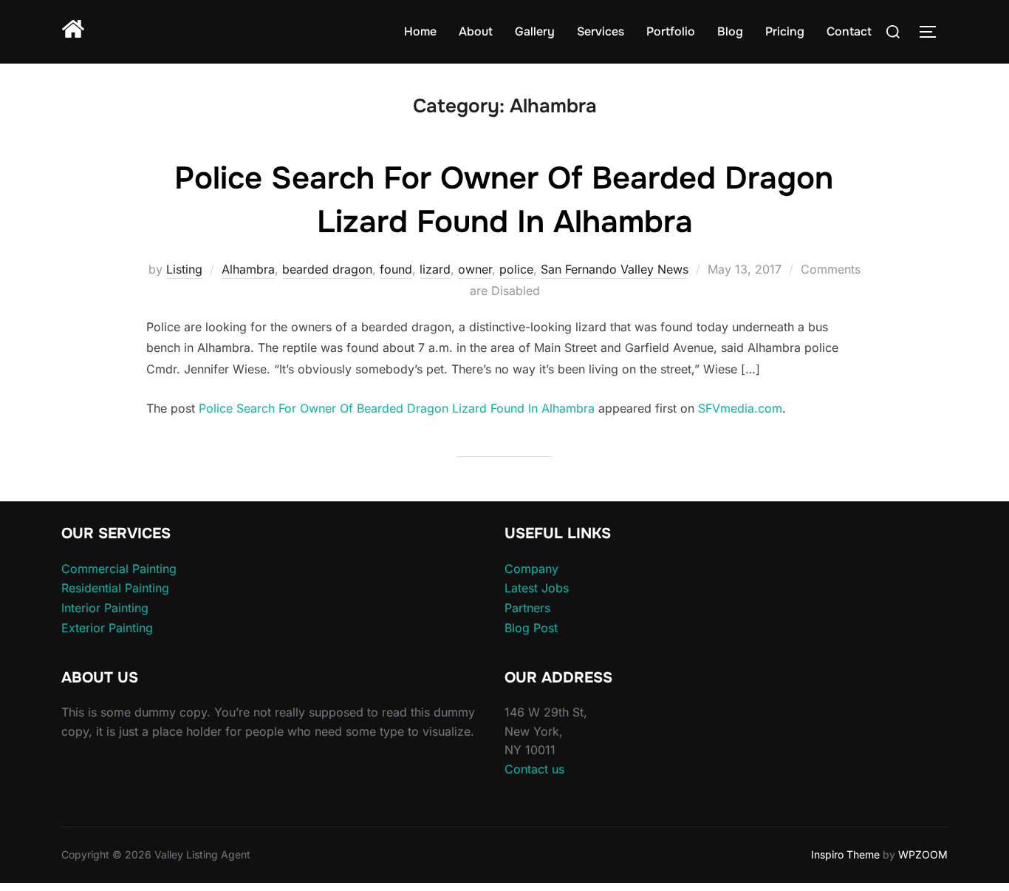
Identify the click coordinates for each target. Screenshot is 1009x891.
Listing (184, 269)
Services (600, 31)
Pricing (784, 31)
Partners (527, 607)
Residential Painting (115, 587)
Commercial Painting (119, 568)
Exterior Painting (107, 627)
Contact (849, 31)
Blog (730, 31)
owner (475, 269)
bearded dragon (327, 269)
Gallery (535, 31)
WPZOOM (923, 854)
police (516, 269)
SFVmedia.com (740, 408)
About (476, 31)
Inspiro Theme (845, 854)
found (396, 269)
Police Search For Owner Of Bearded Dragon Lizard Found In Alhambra (397, 408)
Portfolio (670, 31)
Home (420, 31)
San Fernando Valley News (614, 269)
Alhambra (248, 269)
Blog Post (531, 627)
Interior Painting (104, 607)
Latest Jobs (536, 587)
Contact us (534, 769)
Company (531, 568)
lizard (435, 269)
